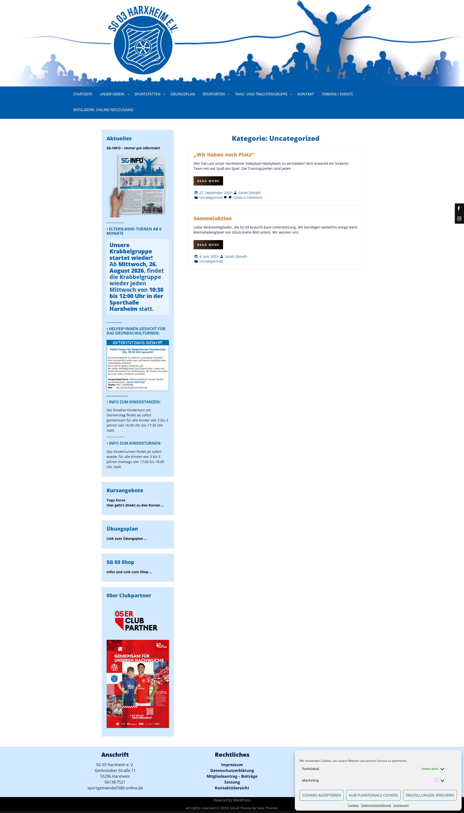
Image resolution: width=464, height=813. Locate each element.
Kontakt (305, 94)
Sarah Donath (250, 192)
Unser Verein (112, 94)
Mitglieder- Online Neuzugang (103, 109)
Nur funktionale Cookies (373, 795)
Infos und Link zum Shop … (129, 572)
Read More (208, 181)
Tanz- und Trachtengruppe (261, 94)
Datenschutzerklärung (376, 805)
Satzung (232, 782)
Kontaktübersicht (232, 788)
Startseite (82, 94)
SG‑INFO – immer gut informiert (133, 148)
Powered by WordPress (232, 800)
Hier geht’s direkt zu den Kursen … (135, 505)
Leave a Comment (247, 197)
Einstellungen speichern (430, 795)
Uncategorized (211, 197)
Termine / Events (337, 94)
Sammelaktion (213, 218)
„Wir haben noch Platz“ (224, 154)
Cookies (353, 805)
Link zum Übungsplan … (127, 538)
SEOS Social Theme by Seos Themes (249, 808)
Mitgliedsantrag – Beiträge (232, 776)
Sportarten (214, 94)
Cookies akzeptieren (321, 795)
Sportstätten (147, 94)
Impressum (401, 805)
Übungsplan (182, 94)
